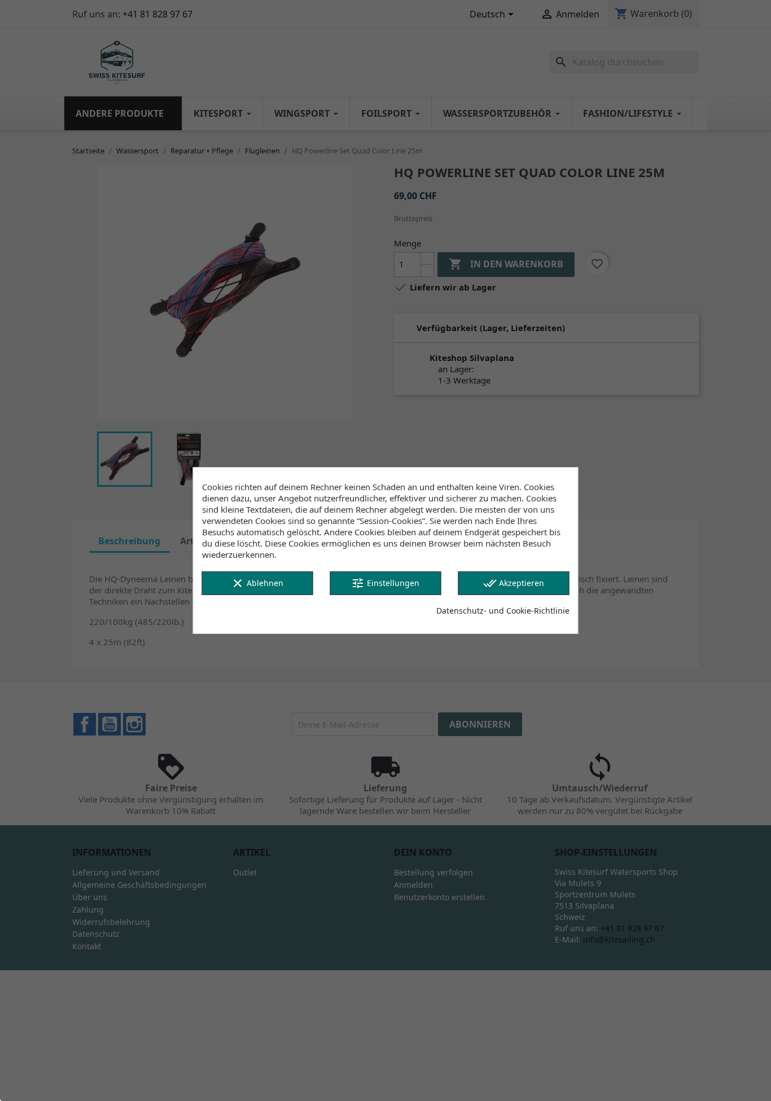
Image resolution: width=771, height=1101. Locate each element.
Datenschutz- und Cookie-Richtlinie (503, 610)
